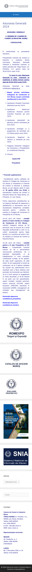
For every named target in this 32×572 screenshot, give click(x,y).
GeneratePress (20, 569)
